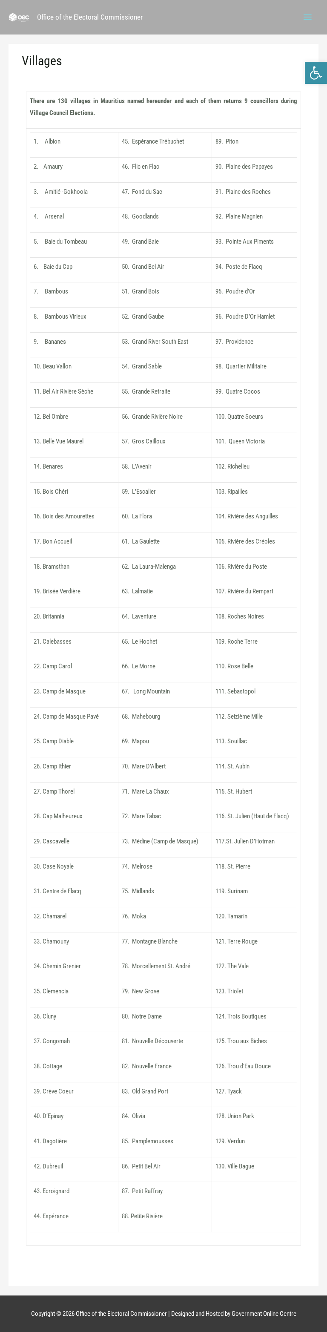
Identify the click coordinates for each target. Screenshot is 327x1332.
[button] (316, 73)
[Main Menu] (307, 17)
